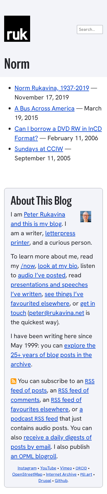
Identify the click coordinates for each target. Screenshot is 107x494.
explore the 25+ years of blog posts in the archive (53, 354)
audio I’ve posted (41, 275)
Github (61, 480)
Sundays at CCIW (39, 149)
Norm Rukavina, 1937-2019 (52, 88)
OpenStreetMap (27, 474)
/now (28, 266)
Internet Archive (61, 474)
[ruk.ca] (53, 29)
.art (86, 474)
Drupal (44, 480)
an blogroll (33, 456)
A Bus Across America (45, 108)
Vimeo (66, 468)
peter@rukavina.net (56, 313)
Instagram (27, 468)
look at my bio (57, 266)
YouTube (48, 468)
